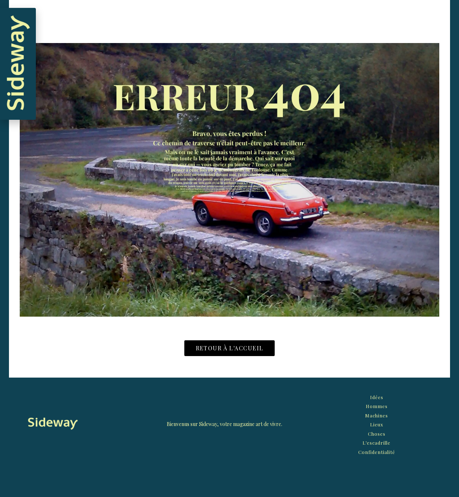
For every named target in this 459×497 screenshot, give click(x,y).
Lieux (376, 424)
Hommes (377, 406)
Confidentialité (376, 452)
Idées (376, 397)
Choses (376, 434)
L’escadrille (377, 443)
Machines (376, 415)
